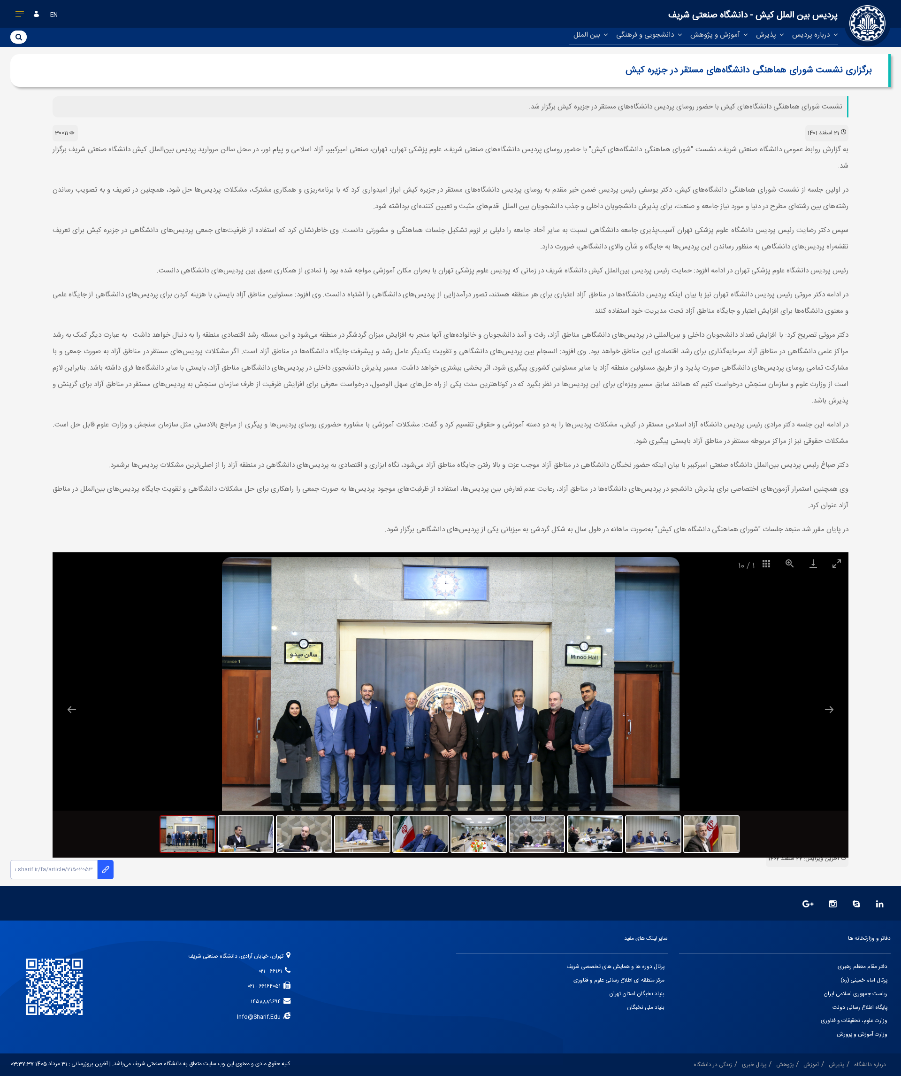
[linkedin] (880, 905)
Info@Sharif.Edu (260, 1017)
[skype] (856, 905)
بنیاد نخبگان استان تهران (636, 994)
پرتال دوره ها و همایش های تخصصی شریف (615, 966)
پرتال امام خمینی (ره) (863, 980)
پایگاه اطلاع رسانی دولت (859, 1007)
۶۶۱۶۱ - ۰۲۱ (272, 971)
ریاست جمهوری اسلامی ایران (855, 994)
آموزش (811, 1065)
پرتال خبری (754, 1065)
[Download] (813, 563)
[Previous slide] (72, 709)
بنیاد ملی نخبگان (645, 1007)
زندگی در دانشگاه (713, 1065)
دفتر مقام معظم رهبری (862, 966)
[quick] (20, 15)
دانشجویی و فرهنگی (646, 35)
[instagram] (833, 905)
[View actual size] (790, 563)
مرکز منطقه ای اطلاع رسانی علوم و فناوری (618, 980)
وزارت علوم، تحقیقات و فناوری (854, 1020)
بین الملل (587, 35)
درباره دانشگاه (870, 1065)
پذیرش (767, 35)
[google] (807, 905)
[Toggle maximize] (836, 563)
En (54, 15)
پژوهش (785, 1065)
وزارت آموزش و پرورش (862, 1034)
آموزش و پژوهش (716, 35)
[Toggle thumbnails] (766, 563)
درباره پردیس (812, 35)
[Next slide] (829, 709)
